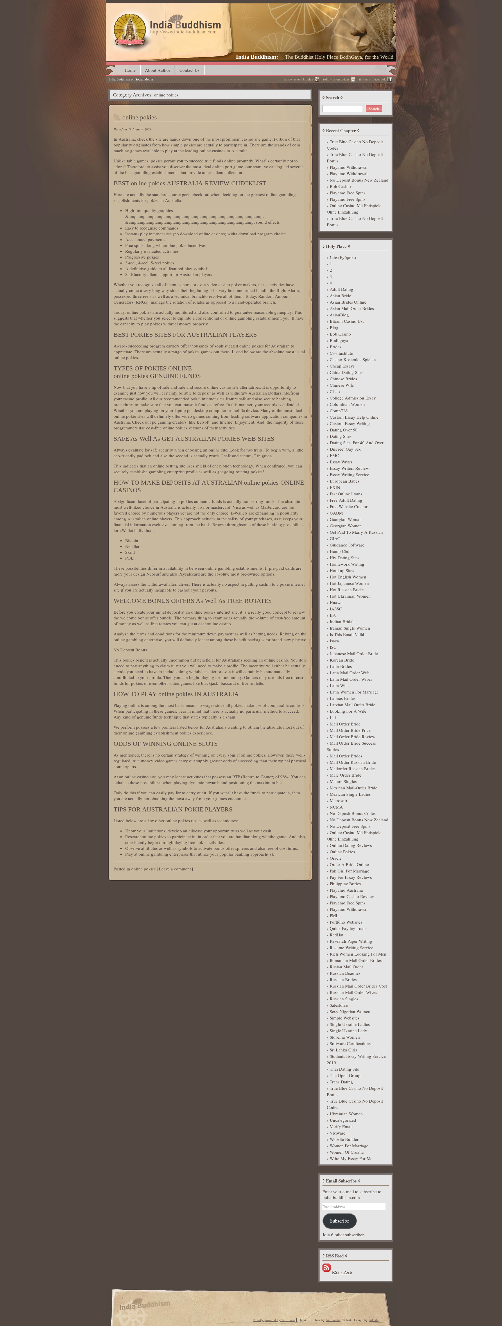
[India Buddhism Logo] (166, 16)
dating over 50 (344, 430)
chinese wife (342, 385)
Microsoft (338, 800)
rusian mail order (346, 967)
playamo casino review (352, 896)
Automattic (333, 1320)
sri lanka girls (343, 1050)
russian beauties (345, 973)
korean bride (342, 660)
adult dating (341, 289)
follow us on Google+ (298, 79)
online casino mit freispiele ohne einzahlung (354, 209)
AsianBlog (339, 315)
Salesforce (339, 1005)
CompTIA (339, 410)
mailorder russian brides (353, 768)
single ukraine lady (348, 1030)
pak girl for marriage (349, 871)
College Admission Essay (353, 398)
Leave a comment (175, 869)
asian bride (340, 295)
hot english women (348, 577)
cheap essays (342, 366)
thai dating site (344, 1069)
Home (130, 70)
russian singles (344, 998)
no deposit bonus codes (353, 813)
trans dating (341, 1082)
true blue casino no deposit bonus (355, 157)
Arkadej (374, 1320)
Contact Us (190, 70)
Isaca (334, 641)
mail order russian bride (353, 762)
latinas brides (343, 698)
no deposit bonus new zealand (359, 180)
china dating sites (346, 372)
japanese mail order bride (354, 653)
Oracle (336, 858)
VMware (337, 1133)
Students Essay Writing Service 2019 (356, 1059)
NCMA (336, 807)
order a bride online (349, 864)
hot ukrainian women (350, 596)
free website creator (348, 506)
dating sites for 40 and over (356, 442)
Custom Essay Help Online (354, 417)
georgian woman (346, 519)
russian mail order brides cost (358, 986)
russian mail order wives (353, 992)
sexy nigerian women (350, 1011)
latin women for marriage (354, 692)
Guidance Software (347, 545)
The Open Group (345, 1075)
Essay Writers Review (349, 468)
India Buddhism (256, 56)
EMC (334, 455)
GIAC (335, 538)
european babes (344, 481)
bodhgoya (339, 340)
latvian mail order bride (352, 704)
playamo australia (346, 890)
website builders (345, 1139)
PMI (333, 915)
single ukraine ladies (350, 1024)
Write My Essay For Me (351, 1158)
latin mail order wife (350, 672)
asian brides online (348, 302)
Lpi (333, 717)
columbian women (347, 404)
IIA (333, 615)
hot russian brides (347, 589)
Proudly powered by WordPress (274, 1320)
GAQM (336, 513)
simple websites (344, 1018)
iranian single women (350, 628)
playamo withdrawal (348, 167)
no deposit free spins (350, 826)
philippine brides (345, 883)
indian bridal (342, 621)
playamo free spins (347, 193)
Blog (334, 327)
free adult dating (346, 500)
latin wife (339, 685)
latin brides (341, 666)
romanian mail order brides (356, 960)
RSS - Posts (342, 1272)
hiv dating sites (344, 557)
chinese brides (343, 378)
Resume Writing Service (351, 947)
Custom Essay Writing (350, 423)
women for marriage (349, 1145)
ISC (333, 647)
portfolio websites (346, 922)
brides (335, 347)
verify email (341, 1126)
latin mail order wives (351, 679)
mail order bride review (352, 736)
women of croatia (347, 1152)
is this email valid (347, 634)
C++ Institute (341, 353)
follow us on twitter (336, 79)
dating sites (341, 436)
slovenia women (345, 1037)
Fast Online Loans (346, 494)
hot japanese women (349, 583)
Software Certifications (350, 1043)
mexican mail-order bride (353, 788)
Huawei (337, 602)
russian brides (343, 979)
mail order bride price (350, 730)
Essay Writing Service (349, 474)
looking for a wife (348, 711)
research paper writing (351, 941)
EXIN (335, 487)
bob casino (340, 186)
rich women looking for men (358, 954)
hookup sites (342, 570)
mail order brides (346, 756)
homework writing (347, 564)
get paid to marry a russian (356, 532)
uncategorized (343, 1120)
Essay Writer (341, 462)
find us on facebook (372, 79)
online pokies (139, 117)
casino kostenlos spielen (353, 359)
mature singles (343, 781)
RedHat (336, 935)
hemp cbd (339, 551)
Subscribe (339, 1220)
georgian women (346, 525)
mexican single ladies (350, 794)
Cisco (335, 391)
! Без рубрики (343, 257)
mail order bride (345, 724)
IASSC (336, 609)
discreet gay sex (345, 449)
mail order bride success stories (351, 746)
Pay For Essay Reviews (351, 877)
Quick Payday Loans (348, 928)
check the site (149, 139)
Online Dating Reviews (351, 845)
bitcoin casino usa (347, 321)
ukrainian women (346, 1114)
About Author (157, 70)
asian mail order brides (352, 308)
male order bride (345, 775)
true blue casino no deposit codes (355, 145)
